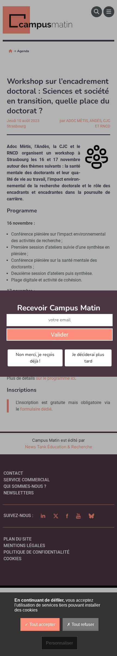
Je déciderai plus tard (88, 358)
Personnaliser (59, 643)
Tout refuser (82, 624)
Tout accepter (41, 624)
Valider (59, 334)
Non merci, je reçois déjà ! (35, 358)
